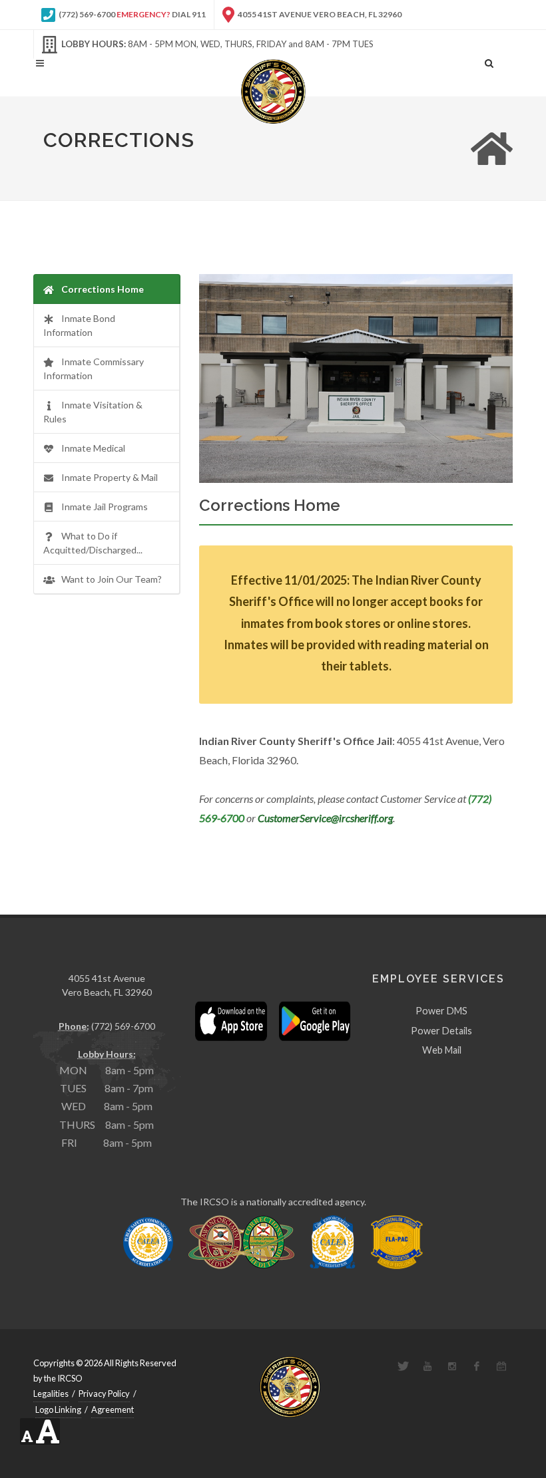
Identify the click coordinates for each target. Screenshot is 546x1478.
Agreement (112, 1409)
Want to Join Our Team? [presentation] (111, 579)
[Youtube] (427, 1366)
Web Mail (441, 1050)
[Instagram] (452, 1366)
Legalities (51, 1393)
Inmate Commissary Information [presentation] (93, 368)
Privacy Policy (104, 1393)
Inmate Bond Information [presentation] (79, 325)
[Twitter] (402, 1366)
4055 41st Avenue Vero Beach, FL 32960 (319, 14)
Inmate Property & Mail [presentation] (109, 477)
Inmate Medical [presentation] (93, 448)
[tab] (106, 289)
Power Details (441, 1030)
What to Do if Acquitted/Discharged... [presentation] (92, 542)
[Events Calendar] (501, 1366)
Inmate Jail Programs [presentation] (104, 506)
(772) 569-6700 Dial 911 (131, 14)
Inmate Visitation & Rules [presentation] (92, 411)
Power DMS (441, 1010)
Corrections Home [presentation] (102, 289)
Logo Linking (58, 1409)
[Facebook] (476, 1366)
